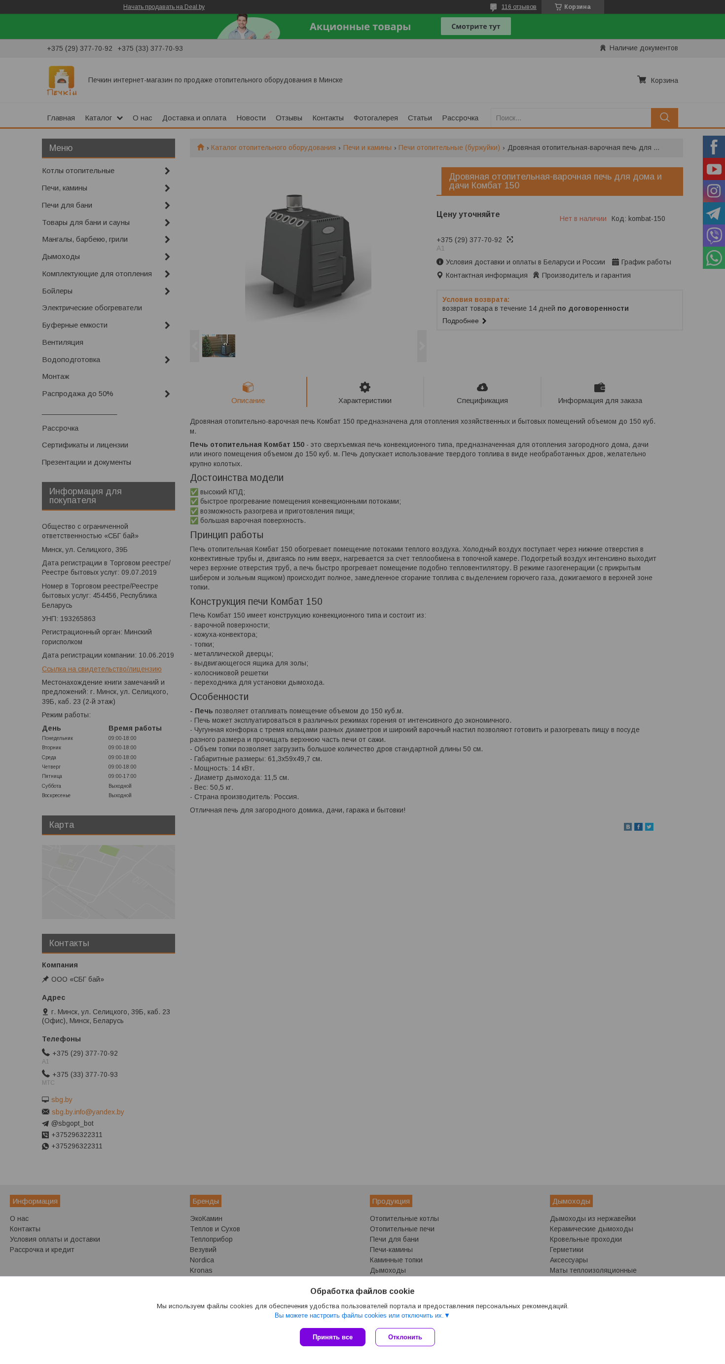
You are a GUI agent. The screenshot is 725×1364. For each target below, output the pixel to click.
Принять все (333, 1337)
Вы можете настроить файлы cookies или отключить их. (359, 1315)
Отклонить (405, 1337)
